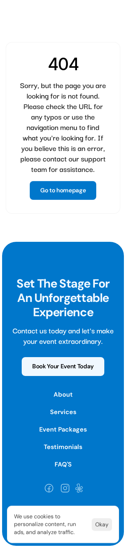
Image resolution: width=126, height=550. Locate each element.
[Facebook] (49, 488)
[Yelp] (79, 488)
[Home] (36, 12)
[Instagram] (65, 488)
